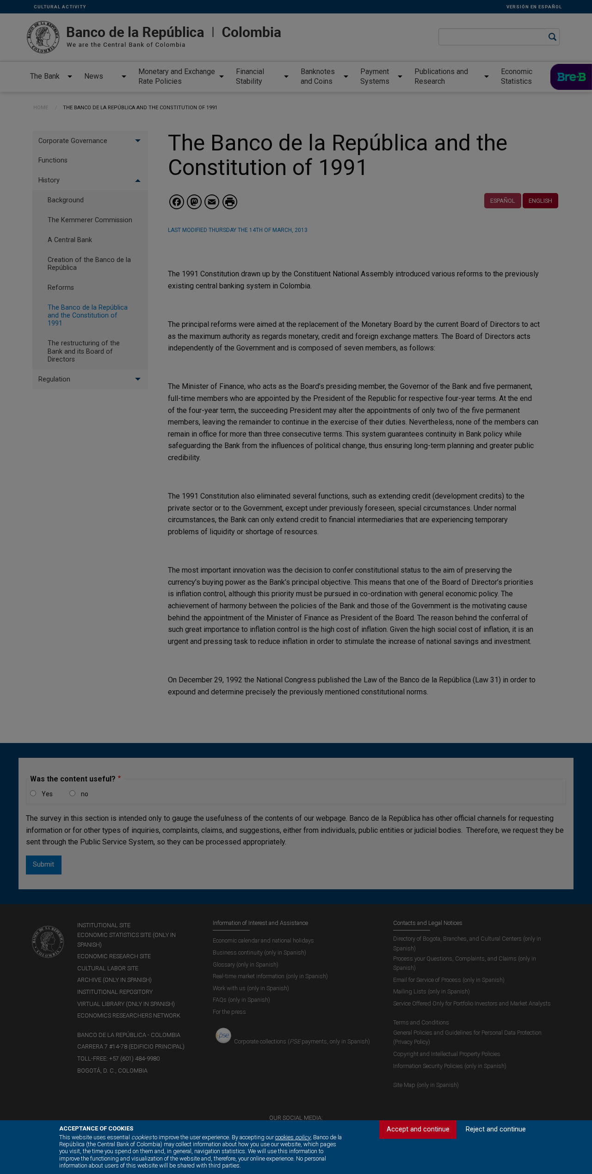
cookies (292, 1137)
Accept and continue (418, 1129)
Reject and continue (496, 1129)
